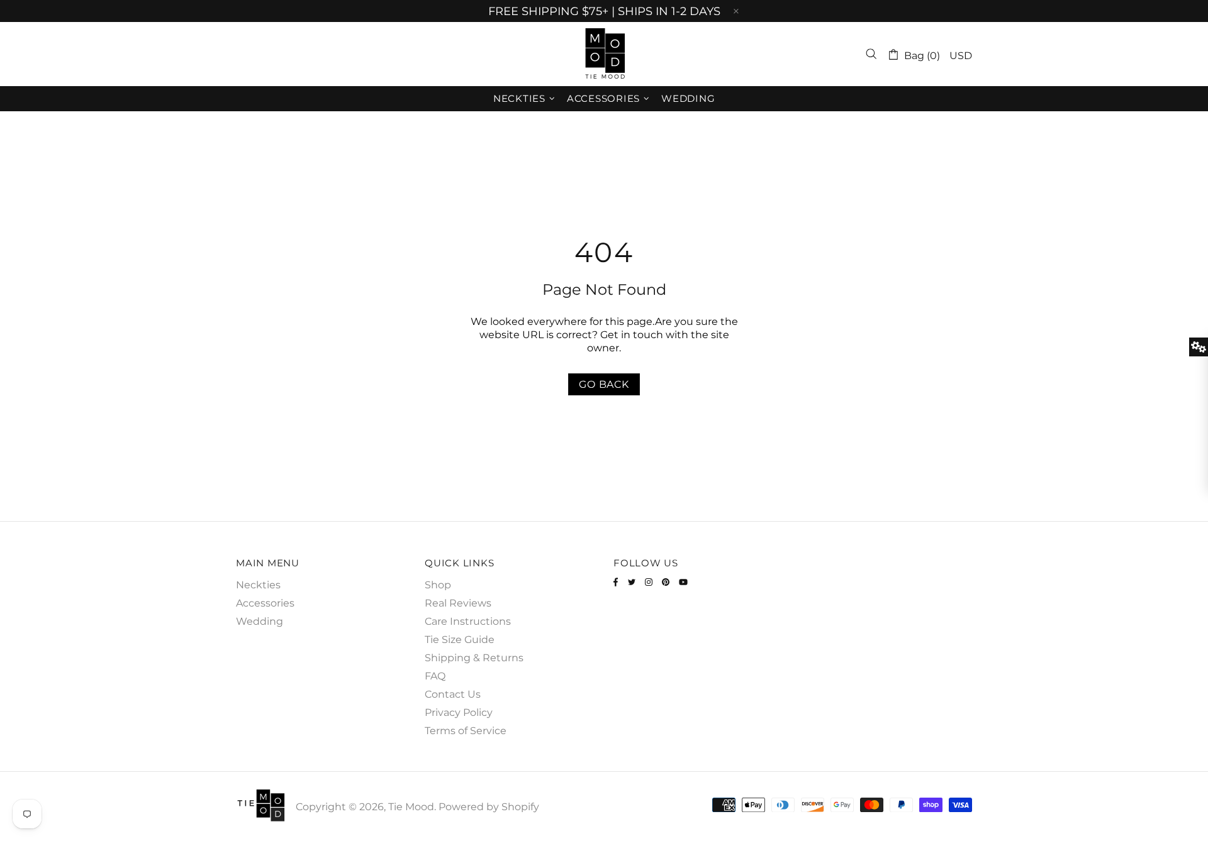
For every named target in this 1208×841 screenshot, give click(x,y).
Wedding (259, 621)
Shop (438, 585)
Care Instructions (468, 621)
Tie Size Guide (460, 640)
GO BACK (604, 384)
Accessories (265, 603)
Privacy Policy (459, 712)
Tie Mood (604, 54)
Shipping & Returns (474, 658)
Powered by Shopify (489, 807)
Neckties (258, 585)
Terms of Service (465, 731)
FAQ (435, 676)
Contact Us (453, 694)
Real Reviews (458, 603)
